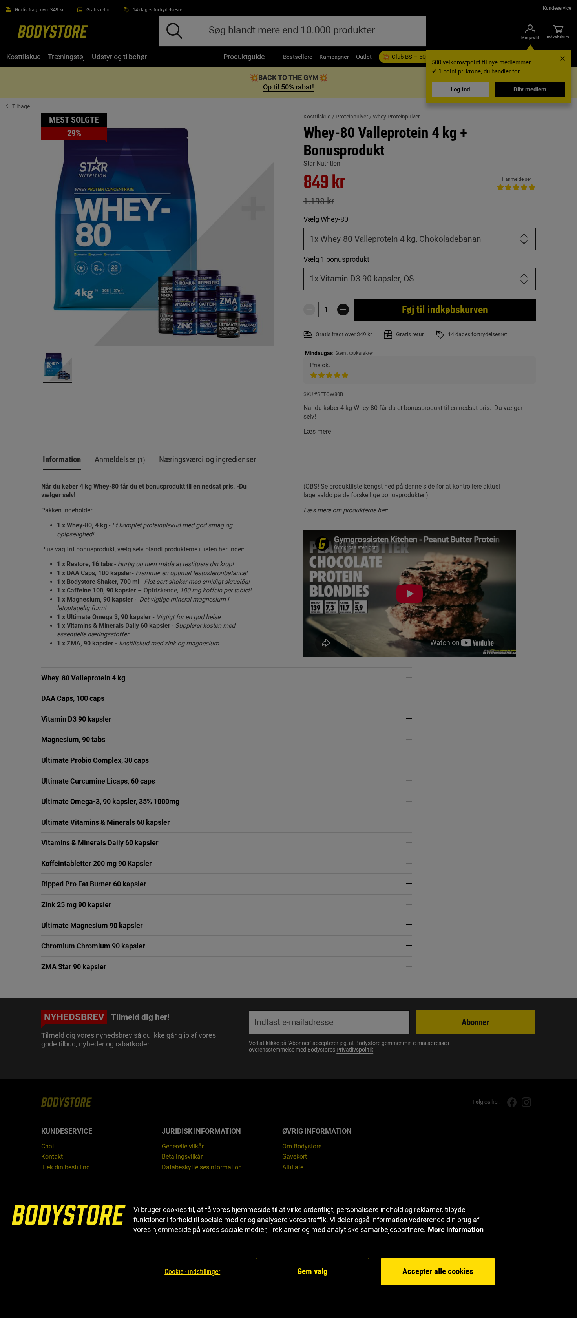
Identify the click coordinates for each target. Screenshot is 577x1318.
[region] (288, 1245)
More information (456, 1229)
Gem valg (312, 1271)
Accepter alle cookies (437, 1271)
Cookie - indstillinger (192, 1271)
